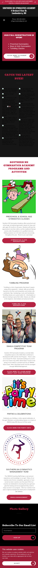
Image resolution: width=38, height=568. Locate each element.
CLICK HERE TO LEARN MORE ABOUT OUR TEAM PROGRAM (19, 372)
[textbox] (19, 530)
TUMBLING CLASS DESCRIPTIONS (19, 304)
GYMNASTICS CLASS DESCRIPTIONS (19, 240)
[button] (4, 20)
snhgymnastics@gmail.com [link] (19, 21)
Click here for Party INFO (19, 428)
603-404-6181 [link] (21, 19)
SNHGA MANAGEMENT (19, 497)
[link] (19, 10)
